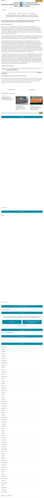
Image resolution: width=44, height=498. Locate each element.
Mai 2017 (3, 485)
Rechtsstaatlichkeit (21, 13)
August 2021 (3, 426)
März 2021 (3, 435)
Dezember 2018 (4, 478)
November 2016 (4, 487)
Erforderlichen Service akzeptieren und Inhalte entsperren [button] (32, 322)
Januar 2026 (3, 356)
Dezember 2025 (4, 358)
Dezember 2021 (4, 419)
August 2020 (3, 451)
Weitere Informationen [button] (22, 325)
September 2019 (4, 467)
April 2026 (3, 351)
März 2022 (3, 415)
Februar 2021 (3, 437)
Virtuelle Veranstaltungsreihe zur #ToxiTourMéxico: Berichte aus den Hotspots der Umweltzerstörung (35, 108)
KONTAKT (3, 0)
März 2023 (3, 399)
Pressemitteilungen (12, 13)
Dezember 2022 (4, 403)
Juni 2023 (3, 392)
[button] (2, 83)
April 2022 (3, 412)
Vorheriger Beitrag (11, 89)
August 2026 (3, 347)
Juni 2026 (3, 349)
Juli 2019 (2, 471)
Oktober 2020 (3, 446)
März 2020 (3, 458)
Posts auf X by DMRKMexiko (6, 309)
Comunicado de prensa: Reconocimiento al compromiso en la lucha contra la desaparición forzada (21, 108)
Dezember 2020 (4, 442)
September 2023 (4, 390)
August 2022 (3, 408)
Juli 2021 (2, 428)
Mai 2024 (3, 383)
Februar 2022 (3, 417)
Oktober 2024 (3, 374)
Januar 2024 (3, 385)
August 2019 (3, 469)
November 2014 (4, 492)
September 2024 (4, 376)
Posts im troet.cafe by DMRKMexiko (7, 332)
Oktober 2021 (3, 424)
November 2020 (4, 444)
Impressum (3, 495)
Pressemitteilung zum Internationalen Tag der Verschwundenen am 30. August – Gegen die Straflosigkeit (7, 98)
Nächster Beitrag (32, 89)
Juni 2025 (3, 367)
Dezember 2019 (4, 460)
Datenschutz (9, 495)
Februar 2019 (3, 476)
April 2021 (3, 433)
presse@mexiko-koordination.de (12, 69)
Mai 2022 (3, 410)
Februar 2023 (3, 401)
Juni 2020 (3, 453)
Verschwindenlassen (31, 13)
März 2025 (3, 369)
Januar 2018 (3, 480)
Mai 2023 (3, 394)
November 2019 (4, 462)
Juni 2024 (3, 381)
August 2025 (3, 365)
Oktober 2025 (3, 360)
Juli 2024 (2, 378)
